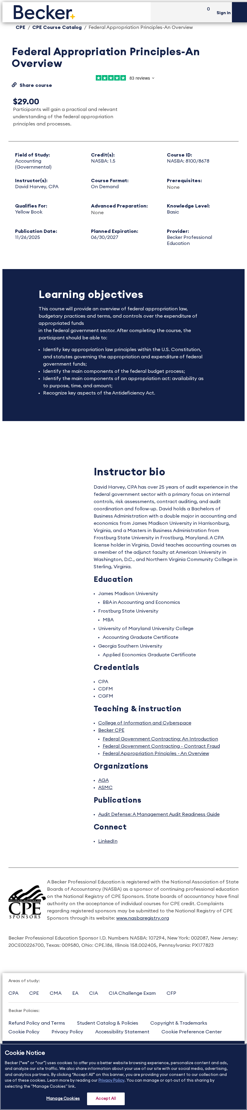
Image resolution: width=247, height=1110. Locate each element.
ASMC (105, 787)
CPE (20, 27)
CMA (55, 993)
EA (75, 993)
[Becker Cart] (206, 12)
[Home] (76, 12)
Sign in (224, 13)
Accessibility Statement (122, 1031)
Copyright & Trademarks (178, 1023)
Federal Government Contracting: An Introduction (160, 739)
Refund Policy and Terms (36, 1023)
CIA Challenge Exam (132, 993)
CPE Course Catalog (57, 27)
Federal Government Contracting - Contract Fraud (161, 746)
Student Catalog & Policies (107, 1023)
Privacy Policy (67, 1031)
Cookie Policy (23, 1031)
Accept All (106, 1099)
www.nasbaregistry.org (142, 918)
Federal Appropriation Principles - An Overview (156, 753)
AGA (103, 780)
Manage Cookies (63, 1099)
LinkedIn (107, 841)
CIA (93, 993)
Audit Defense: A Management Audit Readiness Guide (159, 814)
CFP (171, 993)
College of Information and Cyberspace (144, 723)
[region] (123, 1077)
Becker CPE (111, 730)
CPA (13, 993)
